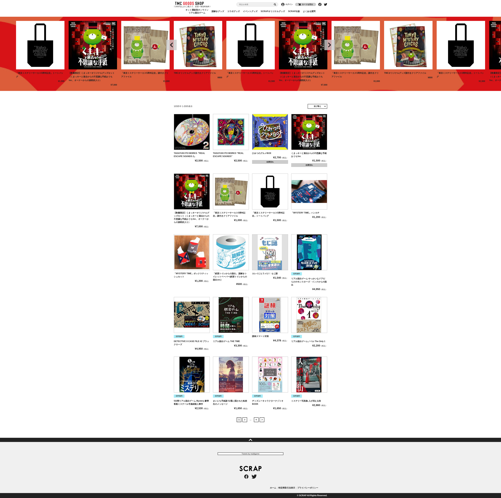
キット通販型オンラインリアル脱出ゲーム (197, 11)
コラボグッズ (233, 11)
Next (329, 45)
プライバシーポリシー (307, 488)
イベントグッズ (250, 11)
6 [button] (256, 420)
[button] (262, 419)
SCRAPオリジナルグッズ (273, 11)
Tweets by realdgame (250, 454)
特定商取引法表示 (286, 488)
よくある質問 (309, 11)
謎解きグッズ (218, 11)
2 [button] (244, 420)
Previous (171, 45)
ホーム (273, 488)
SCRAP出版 (294, 11)
